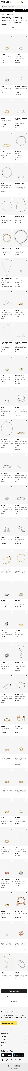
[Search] (3, 6)
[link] (7, 57)
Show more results (14, 991)
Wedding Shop (11, 14)
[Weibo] (20, 1060)
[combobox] (15, 7)
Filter (6, 31)
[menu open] (25, 2)
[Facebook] (2, 1060)
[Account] (18, 2)
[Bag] (21, 2)
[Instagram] (7, 1060)
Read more (4, 24)
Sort (19, 31)
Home (2, 14)
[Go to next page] (25, 997)
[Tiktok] (11, 1060)
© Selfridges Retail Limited (14, 1068)
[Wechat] (15, 1060)
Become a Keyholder (7, 1023)
